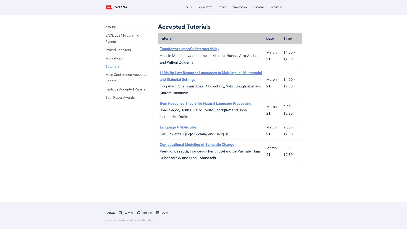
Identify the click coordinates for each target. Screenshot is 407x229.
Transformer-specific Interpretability (189, 49)
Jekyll (131, 220)
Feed (164, 213)
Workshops (114, 58)
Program (259, 7)
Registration (240, 7)
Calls (189, 7)
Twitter (127, 213)
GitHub (146, 213)
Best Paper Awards (120, 98)
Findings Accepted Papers (125, 89)
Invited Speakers (118, 50)
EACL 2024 (120, 7)
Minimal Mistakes (145, 220)
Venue (222, 7)
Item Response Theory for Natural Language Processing (205, 103)
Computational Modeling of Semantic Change (197, 144)
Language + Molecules (178, 127)
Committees (205, 7)
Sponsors (276, 7)
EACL (114, 220)
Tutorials (112, 66)
